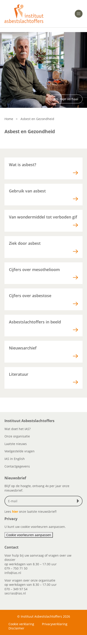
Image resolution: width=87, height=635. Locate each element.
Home (8, 119)
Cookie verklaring (21, 624)
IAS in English (14, 459)
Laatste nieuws (15, 444)
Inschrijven (79, 501)
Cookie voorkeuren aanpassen (28, 535)
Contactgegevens (17, 466)
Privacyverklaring (54, 624)
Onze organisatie (17, 436)
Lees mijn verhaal (65, 99)
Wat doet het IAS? (17, 429)
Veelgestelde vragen (19, 451)
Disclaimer (16, 628)
